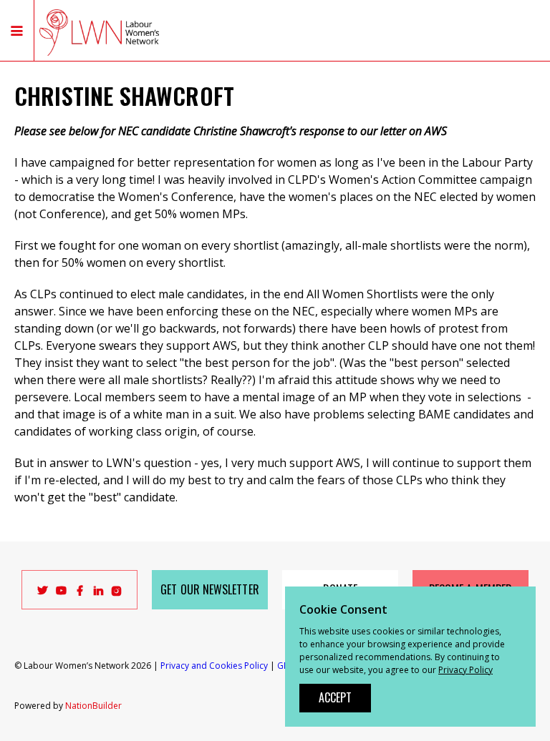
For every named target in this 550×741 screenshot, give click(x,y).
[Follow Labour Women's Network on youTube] (61, 593)
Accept (335, 697)
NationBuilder (93, 706)
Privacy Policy (465, 670)
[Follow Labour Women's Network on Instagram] (116, 593)
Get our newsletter (209, 589)
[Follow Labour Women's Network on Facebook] (80, 593)
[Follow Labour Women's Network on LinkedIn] (98, 593)
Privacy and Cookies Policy (214, 665)
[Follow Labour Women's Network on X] (43, 593)
